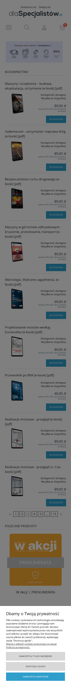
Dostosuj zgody (35, 666)
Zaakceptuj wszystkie (35, 677)
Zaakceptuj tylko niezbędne (35, 656)
